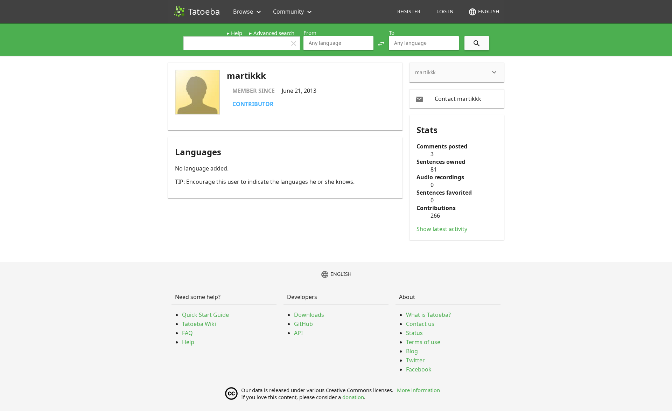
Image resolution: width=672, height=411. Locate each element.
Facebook (419, 369)
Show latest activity (441, 229)
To (391, 32)
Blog (412, 351)
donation (353, 396)
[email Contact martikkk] (457, 99)
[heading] (457, 72)
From (309, 32)
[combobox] (338, 43)
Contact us (420, 324)
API (298, 333)
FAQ (187, 333)
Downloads (309, 315)
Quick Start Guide (205, 315)
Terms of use (423, 342)
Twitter (415, 360)
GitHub (303, 324)
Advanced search (273, 32)
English (483, 12)
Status (414, 333)
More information (418, 389)
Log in (445, 11)
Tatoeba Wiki (199, 324)
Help (236, 32)
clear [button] (293, 43)
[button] (381, 43)
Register (408, 11)
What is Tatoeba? (428, 315)
